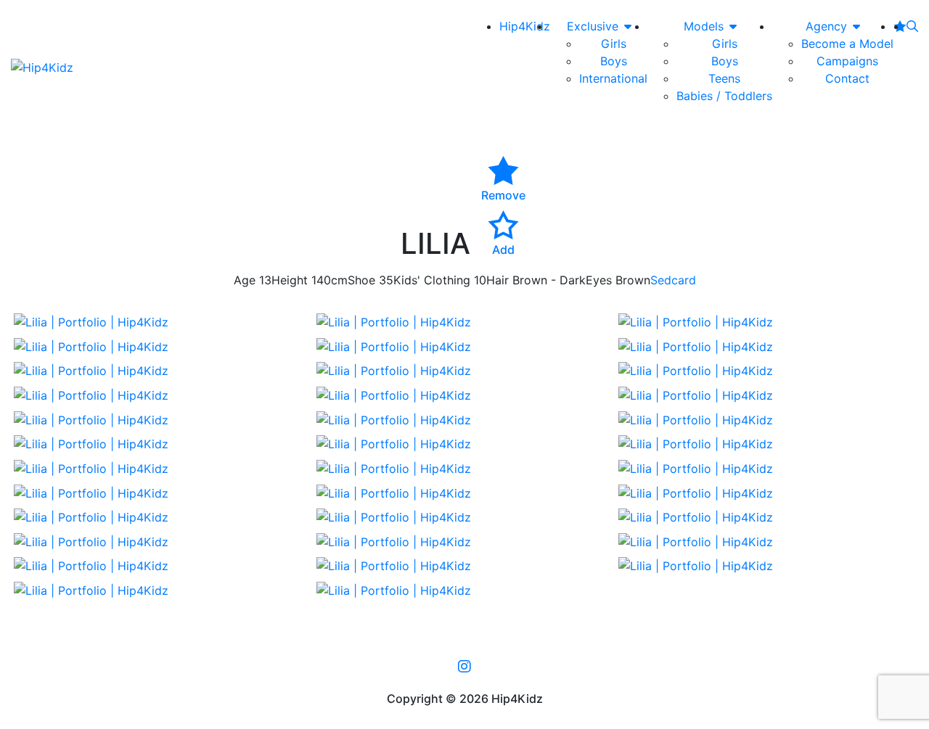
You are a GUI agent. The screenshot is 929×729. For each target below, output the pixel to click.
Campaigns (847, 61)
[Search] (912, 26)
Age (244, 280)
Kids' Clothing (431, 280)
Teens (724, 78)
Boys (613, 61)
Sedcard (673, 280)
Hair (497, 280)
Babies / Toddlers (724, 95)
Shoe (361, 280)
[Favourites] (900, 26)
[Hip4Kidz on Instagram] (464, 666)
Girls (613, 43)
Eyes (599, 280)
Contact (847, 78)
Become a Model (847, 43)
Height (289, 280)
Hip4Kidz (524, 26)
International (613, 78)
